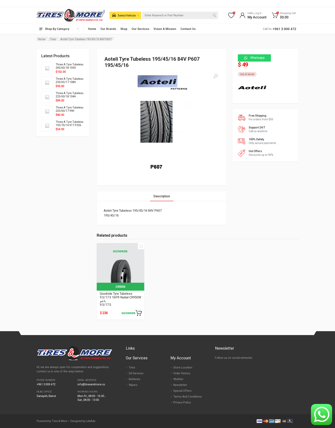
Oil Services (136, 373)
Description (162, 196)
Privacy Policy (182, 402)
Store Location (182, 367)
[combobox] (180, 15)
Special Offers (182, 390)
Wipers (133, 385)
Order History (181, 373)
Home (92, 29)
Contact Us (188, 29)
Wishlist (178, 379)
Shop (123, 29)
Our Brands (108, 29)
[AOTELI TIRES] (252, 87)
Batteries (134, 379)
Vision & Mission (165, 29)
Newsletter (180, 385)
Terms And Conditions (187, 396)
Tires (53, 39)
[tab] (162, 196)
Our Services (140, 29)
